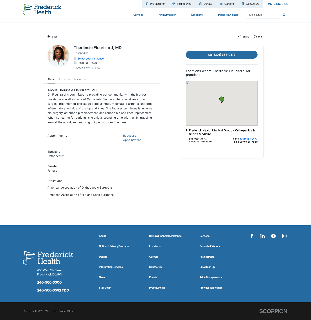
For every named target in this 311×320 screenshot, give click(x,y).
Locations (155, 246)
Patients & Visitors (210, 246)
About (102, 236)
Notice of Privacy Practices (114, 246)
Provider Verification (211, 287)
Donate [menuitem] (208, 3)
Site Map (71, 311)
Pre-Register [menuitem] (157, 3)
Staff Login (105, 287)
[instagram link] (284, 236)
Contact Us (155, 267)
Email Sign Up (207, 267)
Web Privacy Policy (55, 311)
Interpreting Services (111, 267)
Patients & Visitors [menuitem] (228, 14)
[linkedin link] (263, 236)
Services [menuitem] (138, 14)
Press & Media (157, 287)
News (102, 277)
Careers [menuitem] (229, 3)
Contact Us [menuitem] (252, 3)
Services (204, 236)
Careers (153, 256)
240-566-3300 (278, 4)
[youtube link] (273, 236)
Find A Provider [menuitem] (167, 14)
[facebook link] (252, 236)
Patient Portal (207, 256)
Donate (103, 256)
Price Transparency (211, 277)
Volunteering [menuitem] (184, 3)
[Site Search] (284, 15)
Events (153, 277)
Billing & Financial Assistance (165, 236)
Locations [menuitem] (197, 14)
